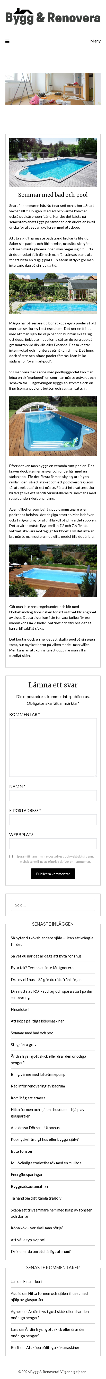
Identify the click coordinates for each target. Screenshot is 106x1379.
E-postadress (25, 810)
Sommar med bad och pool (33, 1032)
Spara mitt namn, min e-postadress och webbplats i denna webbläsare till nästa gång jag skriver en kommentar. (55, 858)
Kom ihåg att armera (28, 1097)
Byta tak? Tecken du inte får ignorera (42, 967)
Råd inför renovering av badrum (38, 1086)
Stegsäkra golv (24, 1044)
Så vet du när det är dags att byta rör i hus (46, 956)
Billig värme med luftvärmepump (38, 1074)
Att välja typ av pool (28, 1239)
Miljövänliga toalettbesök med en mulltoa (46, 1162)
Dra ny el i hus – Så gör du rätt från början (46, 979)
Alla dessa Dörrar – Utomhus (35, 1127)
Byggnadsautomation (29, 1186)
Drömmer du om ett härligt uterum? (41, 1251)
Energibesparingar (27, 1174)
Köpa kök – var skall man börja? (37, 1227)
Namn (17, 786)
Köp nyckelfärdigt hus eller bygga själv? (45, 1139)
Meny (95, 40)
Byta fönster (22, 1151)
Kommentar (24, 714)
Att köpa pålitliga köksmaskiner (37, 1021)
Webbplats (21, 834)
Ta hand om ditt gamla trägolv (36, 1198)
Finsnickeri (20, 1009)
